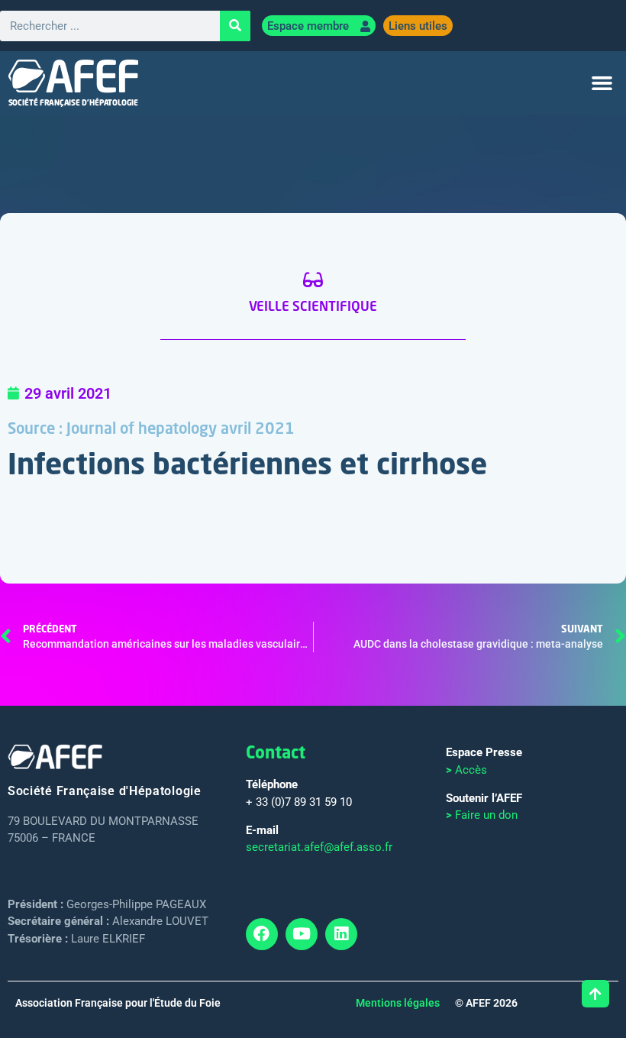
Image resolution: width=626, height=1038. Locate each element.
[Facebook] (262, 934)
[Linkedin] (341, 934)
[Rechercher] (235, 26)
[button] (602, 83)
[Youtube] (302, 934)
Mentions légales (398, 1003)
